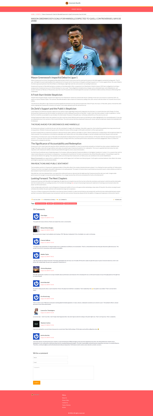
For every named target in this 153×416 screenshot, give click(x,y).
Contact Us (65, 402)
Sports (38, 14)
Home (32, 14)
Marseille (50, 203)
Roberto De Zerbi (58, 203)
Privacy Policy (65, 400)
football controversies (70, 203)
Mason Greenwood (40, 203)
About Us (64, 398)
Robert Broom (76, 9)
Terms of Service (66, 405)
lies (73, 183)
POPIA (64, 407)
